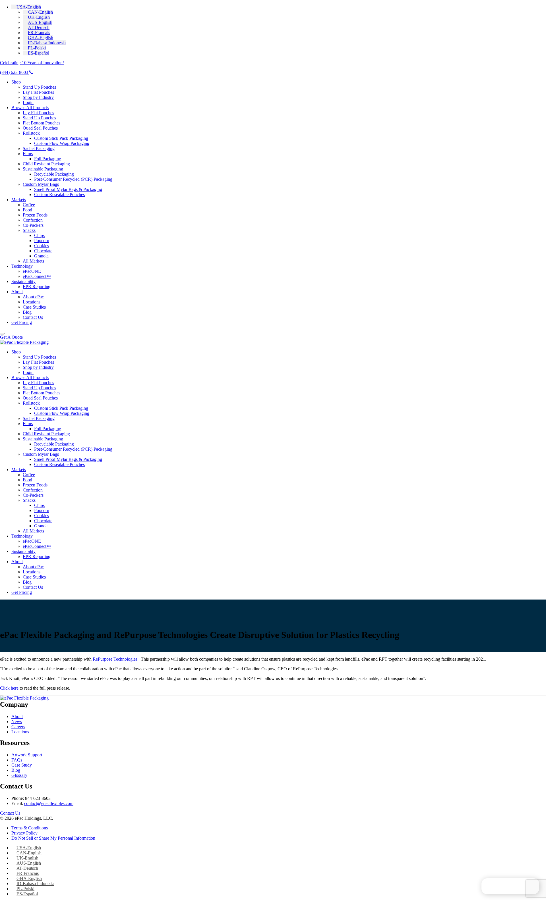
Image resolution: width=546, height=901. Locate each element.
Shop (16, 82)
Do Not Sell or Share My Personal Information (53, 838)
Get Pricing (21, 322)
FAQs (16, 760)
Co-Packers (33, 225)
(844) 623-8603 (14, 72)
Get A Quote (11, 337)
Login (28, 102)
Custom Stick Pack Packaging (61, 138)
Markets (18, 199)
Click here (9, 688)
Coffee (29, 204)
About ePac (33, 296)
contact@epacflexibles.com (48, 803)
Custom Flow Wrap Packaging (61, 143)
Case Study (21, 765)
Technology (22, 266)
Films (28, 153)
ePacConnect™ (37, 276)
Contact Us (33, 317)
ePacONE (32, 271)
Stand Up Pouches (39, 87)
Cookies (41, 245)
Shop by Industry (38, 97)
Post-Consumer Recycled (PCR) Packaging (73, 179)
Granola (41, 255)
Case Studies (34, 307)
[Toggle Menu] (2, 333)
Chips (39, 235)
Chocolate (43, 250)
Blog (27, 312)
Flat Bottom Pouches (41, 122)
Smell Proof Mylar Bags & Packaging (68, 189)
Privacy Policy (24, 833)
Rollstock (31, 133)
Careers (18, 726)
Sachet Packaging (39, 148)
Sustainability (23, 281)
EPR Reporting (36, 286)
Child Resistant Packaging (46, 163)
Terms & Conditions (29, 827)
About (17, 291)
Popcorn (41, 240)
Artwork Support (26, 754)
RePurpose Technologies (115, 659)
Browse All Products (30, 107)
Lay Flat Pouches (38, 92)
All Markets (33, 261)
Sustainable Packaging (43, 169)
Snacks (29, 230)
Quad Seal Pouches (40, 128)
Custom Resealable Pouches (59, 194)
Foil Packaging (47, 158)
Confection (33, 220)
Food (27, 209)
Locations (31, 301)
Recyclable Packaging (54, 174)
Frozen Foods (35, 215)
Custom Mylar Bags (41, 184)
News (16, 721)
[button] (26, 7)
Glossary (19, 775)
